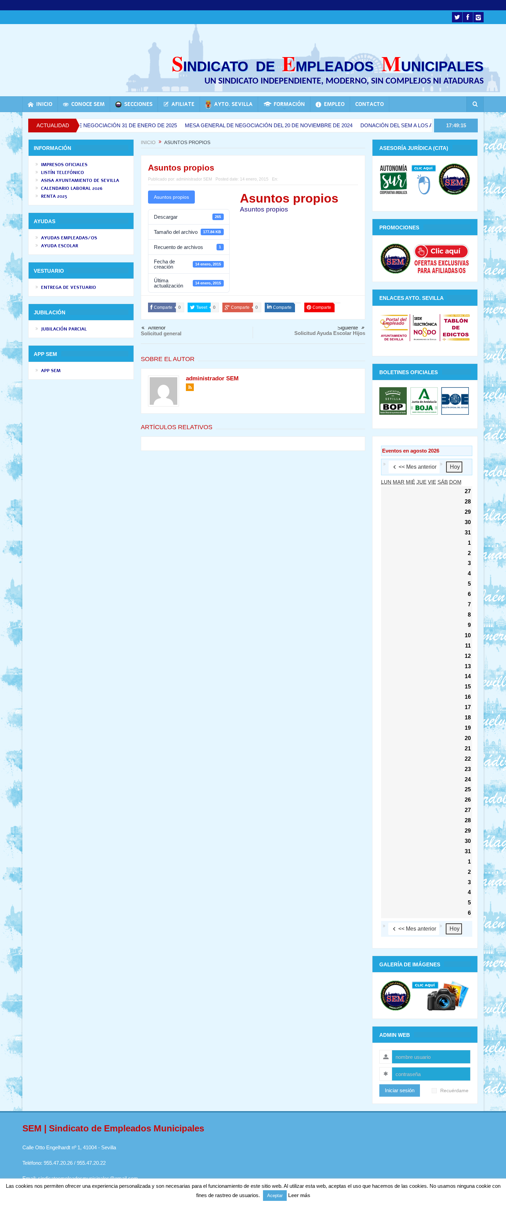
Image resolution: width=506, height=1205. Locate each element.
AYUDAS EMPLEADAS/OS (69, 238)
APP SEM (51, 371)
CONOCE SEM (88, 104)
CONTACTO (369, 104)
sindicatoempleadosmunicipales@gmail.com (88, 1178)
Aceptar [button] (275, 1195)
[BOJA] (424, 400)
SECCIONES (138, 104)
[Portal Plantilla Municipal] (394, 327)
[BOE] (454, 400)
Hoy (455, 467)
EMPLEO (334, 104)
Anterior (157, 327)
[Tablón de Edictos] (456, 327)
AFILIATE (182, 104)
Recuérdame (454, 1090)
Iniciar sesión (399, 1090)
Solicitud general (161, 333)
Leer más (299, 1195)
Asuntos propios (171, 197)
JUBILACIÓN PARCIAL (64, 329)
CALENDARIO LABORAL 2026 (72, 188)
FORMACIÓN (289, 104)
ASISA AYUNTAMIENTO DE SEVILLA (80, 180)
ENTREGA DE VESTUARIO (68, 287)
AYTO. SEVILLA (233, 104)
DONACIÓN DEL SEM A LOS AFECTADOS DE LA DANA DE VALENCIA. (404, 125)
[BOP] (394, 400)
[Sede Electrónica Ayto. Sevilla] (425, 327)
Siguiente (347, 327)
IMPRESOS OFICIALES (64, 165)
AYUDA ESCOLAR (59, 246)
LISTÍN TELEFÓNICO (62, 173)
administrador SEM (194, 179)
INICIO (44, 104)
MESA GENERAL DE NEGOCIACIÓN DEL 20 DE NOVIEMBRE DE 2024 (228, 125)
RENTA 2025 (54, 196)
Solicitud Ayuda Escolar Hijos (329, 333)
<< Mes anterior (417, 467)
